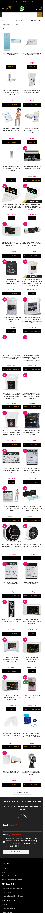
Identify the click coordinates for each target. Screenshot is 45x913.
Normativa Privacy (12, 841)
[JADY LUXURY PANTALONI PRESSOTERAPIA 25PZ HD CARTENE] (32, 457)
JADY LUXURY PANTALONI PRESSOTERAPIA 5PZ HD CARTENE (11, 508)
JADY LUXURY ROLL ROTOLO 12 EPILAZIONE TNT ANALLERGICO (11, 545)
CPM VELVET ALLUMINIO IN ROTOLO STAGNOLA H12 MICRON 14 (11, 92)
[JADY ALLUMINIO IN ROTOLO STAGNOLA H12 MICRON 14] (32, 155)
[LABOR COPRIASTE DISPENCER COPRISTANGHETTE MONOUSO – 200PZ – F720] (32, 722)
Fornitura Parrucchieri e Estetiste (13, 896)
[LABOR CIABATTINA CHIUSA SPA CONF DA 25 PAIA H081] (11, 722)
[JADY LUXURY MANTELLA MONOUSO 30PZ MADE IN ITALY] (11, 457)
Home (4, 21)
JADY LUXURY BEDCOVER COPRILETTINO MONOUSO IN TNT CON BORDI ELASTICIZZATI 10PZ (32, 320)
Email (10, 825)
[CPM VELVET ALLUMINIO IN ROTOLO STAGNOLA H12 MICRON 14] (11, 79)
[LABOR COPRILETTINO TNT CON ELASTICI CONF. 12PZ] (11, 759)
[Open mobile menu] (3, 8)
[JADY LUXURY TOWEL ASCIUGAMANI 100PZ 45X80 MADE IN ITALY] (32, 608)
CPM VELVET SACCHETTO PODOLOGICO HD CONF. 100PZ (32, 130)
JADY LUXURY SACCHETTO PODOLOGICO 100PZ (11, 583)
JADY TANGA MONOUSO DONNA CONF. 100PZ (32, 696)
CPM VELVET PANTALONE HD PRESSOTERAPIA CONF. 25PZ (11, 129)
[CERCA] (39, 14)
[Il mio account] (35, 8)
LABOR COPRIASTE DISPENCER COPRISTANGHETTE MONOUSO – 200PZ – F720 (32, 735)
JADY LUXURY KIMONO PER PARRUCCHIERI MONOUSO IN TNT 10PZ (32, 432)
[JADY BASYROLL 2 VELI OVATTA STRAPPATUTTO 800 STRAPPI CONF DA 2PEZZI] (11, 230)
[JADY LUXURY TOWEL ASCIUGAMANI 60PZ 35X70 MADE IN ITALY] (32, 646)
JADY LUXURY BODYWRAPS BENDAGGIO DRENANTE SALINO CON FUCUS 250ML (11, 357)
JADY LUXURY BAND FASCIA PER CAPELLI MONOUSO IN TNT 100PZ (11, 319)
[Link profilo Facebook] (20, 816)
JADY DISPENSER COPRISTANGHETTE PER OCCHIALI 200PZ (11, 281)
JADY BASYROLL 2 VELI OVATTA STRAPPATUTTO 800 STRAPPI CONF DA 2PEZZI (11, 244)
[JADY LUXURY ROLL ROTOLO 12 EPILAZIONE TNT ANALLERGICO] (11, 533)
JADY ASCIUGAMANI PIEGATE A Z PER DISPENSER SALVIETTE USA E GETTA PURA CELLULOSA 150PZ (11, 207)
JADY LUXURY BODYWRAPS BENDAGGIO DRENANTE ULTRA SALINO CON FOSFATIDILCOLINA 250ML (31, 358)
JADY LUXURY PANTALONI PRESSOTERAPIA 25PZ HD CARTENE (32, 470)
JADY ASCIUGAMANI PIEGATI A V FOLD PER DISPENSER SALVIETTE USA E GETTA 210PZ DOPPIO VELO (32, 207)
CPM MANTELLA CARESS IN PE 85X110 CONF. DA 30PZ (32, 54)
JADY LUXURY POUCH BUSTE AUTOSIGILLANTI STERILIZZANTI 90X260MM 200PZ (32, 508)
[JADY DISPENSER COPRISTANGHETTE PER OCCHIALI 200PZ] (11, 268)
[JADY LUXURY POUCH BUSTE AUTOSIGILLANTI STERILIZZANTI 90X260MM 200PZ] (32, 495)
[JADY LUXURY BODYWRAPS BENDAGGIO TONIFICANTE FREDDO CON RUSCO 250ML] (11, 419)
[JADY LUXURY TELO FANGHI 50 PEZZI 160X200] (32, 571)
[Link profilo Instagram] (25, 816)
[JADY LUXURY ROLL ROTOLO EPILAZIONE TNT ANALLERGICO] (32, 533)
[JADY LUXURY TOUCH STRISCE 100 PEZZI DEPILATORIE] (11, 608)
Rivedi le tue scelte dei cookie (12, 879)
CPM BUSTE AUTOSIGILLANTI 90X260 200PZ (11, 54)
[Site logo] (9, 8)
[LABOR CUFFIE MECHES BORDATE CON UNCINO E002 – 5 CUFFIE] (32, 759)
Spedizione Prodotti (8, 909)
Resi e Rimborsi (7, 905)
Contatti (5, 868)
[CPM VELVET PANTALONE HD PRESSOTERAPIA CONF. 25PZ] (11, 117)
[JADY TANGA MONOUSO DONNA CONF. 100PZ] (32, 684)
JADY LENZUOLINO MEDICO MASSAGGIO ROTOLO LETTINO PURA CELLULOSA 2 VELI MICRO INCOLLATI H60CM (32, 282)
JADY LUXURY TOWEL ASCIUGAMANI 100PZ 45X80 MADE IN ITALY (32, 621)
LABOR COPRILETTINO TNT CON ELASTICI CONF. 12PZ (11, 772)
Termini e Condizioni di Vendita (12, 888)
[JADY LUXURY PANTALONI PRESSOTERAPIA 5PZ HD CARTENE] (11, 495)
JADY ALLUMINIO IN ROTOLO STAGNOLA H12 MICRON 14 (32, 167)
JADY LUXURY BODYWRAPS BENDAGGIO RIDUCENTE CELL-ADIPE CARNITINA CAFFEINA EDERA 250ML (31, 395)
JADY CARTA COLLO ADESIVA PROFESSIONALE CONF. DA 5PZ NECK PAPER (31, 244)
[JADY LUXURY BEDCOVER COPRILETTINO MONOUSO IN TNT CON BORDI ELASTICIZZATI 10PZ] (32, 306)
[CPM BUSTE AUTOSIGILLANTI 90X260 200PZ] (11, 42)
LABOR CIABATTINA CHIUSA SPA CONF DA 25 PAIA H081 (11, 734)
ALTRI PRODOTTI (22, 21)
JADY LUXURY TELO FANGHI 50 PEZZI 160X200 (32, 583)
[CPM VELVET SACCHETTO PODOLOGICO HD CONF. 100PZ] (32, 117)
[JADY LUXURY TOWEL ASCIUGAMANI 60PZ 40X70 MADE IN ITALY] (11, 684)
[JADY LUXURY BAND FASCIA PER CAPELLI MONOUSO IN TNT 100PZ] (11, 306)
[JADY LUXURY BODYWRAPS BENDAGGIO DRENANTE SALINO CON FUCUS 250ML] (11, 344)
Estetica (11, 21)
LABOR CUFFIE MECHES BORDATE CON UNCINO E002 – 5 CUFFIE (32, 773)
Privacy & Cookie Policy (9, 876)
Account (5, 872)
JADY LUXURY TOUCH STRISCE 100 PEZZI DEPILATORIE (11, 621)
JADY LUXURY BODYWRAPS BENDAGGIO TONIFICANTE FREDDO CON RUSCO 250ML (11, 432)
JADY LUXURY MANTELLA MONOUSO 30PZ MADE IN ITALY (11, 470)
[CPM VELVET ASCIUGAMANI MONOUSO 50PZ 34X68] (32, 79)
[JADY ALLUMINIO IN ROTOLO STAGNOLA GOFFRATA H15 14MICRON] (11, 155)
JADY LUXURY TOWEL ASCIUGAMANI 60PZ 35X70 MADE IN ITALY (32, 659)
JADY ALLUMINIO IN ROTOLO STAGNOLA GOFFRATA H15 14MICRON (11, 168)
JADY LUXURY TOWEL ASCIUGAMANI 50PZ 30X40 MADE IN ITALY (11, 659)
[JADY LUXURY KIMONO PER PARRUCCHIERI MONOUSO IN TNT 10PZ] (32, 419)
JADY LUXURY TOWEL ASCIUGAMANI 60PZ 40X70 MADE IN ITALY (11, 697)
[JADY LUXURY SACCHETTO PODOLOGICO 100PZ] (11, 571)
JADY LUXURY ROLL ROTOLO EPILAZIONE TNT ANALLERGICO (32, 545)
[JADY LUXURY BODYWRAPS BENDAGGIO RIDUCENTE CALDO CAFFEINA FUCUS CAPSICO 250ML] (11, 382)
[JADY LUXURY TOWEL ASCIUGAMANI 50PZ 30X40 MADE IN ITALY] (11, 646)
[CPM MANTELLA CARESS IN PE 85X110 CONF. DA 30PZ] (32, 42)
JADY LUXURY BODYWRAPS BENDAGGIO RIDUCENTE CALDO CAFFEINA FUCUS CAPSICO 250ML (11, 395)
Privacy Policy (6, 892)
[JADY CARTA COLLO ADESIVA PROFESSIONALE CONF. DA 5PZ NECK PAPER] (32, 230)
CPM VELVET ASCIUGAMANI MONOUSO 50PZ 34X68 (31, 92)
